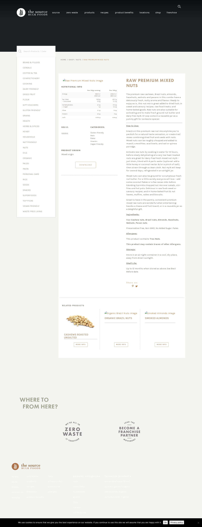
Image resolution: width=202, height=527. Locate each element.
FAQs (50, 476)
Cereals (27, 68)
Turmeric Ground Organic (117, 486)
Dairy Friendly (31, 89)
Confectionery (31, 78)
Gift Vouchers (30, 105)
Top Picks (28, 201)
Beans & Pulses (31, 62)
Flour (26, 99)
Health (26, 121)
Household (29, 137)
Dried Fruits (79, 486)
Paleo (26, 163)
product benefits (35, 497)
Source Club (54, 486)
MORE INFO (81, 345)
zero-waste (32, 476)
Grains (26, 115)
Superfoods (29, 195)
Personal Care (31, 174)
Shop (71, 60)
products (31, 481)
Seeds (26, 185)
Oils (25, 153)
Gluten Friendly (32, 110)
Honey (26, 131)
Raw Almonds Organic (116, 491)
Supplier (16, 497)
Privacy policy (177, 522)
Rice (25, 179)
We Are (15, 476)
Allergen (52, 491)
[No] (198, 522)
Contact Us (17, 492)
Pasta (26, 169)
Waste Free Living (32, 211)
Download (85, 165)
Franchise (32, 491)
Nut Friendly (30, 142)
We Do (14, 482)
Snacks (27, 190)
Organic (27, 158)
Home (63, 60)
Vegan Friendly (31, 206)
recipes (30, 486)
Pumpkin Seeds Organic (117, 497)
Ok (165, 522)
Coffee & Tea (30, 73)
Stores (15, 487)
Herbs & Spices (31, 126)
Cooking (27, 83)
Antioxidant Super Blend (117, 481)
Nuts (25, 147)
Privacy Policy (55, 481)
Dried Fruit (29, 94)
